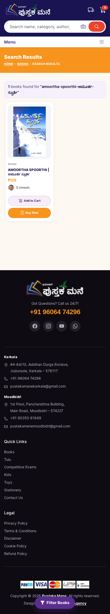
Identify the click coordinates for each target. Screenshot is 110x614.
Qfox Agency (75, 603)
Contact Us (13, 497)
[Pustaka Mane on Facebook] (34, 326)
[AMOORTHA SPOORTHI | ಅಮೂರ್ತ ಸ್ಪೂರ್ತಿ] (29, 161)
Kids (7, 474)
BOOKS (22, 64)
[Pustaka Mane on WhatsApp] (75, 326)
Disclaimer (12, 538)
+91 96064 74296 (25, 378)
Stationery (12, 490)
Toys (8, 482)
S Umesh (22, 187)
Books (9, 452)
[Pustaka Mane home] (28, 10)
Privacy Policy (16, 523)
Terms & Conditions (20, 531)
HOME (9, 64)
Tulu (7, 459)
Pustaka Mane (54, 596)
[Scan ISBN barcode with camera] (83, 26)
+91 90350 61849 (25, 418)
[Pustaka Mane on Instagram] (48, 326)
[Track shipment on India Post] (91, 10)
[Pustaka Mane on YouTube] (61, 326)
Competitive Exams (20, 467)
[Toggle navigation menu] (101, 42)
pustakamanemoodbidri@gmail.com (40, 426)
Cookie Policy (15, 546)
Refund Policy (15, 553)
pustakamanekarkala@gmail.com (38, 386)
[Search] (97, 26)
